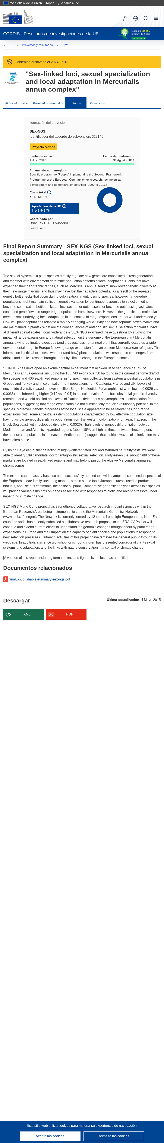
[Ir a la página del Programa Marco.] (11, 78)
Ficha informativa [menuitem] (17, 103)
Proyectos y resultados (37, 45)
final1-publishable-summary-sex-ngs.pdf (39, 579)
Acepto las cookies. (50, 1136)
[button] (135, 18)
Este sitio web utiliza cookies (49, 1125)
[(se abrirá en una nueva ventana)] (18, 16)
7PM (65, 45)
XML (27, 614)
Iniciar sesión (125, 18)
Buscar (146, 18)
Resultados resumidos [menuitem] (48, 103)
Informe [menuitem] (76, 103)
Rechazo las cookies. (114, 1136)
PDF (69, 614)
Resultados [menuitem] (97, 103)
